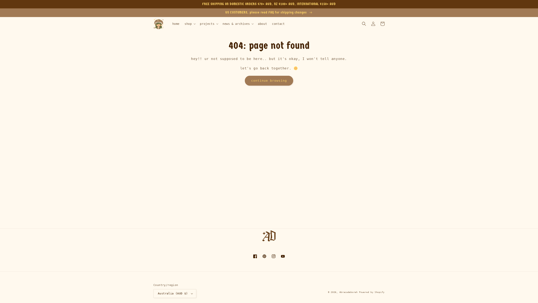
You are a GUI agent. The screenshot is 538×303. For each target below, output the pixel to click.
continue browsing (269, 80)
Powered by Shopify (372, 292)
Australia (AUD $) (173, 293)
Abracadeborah (348, 292)
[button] (189, 23)
